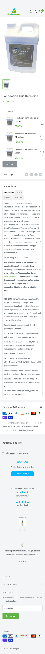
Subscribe (10, 616)
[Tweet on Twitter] (36, 174)
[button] (20, 529)
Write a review (22, 474)
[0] (40, 11)
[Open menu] (3, 12)
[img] (22, 492)
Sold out (10, 164)
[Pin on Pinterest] (31, 174)
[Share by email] (40, 174)
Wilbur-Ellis (8, 101)
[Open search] (30, 11)
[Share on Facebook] (26, 174)
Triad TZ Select (10, 276)
